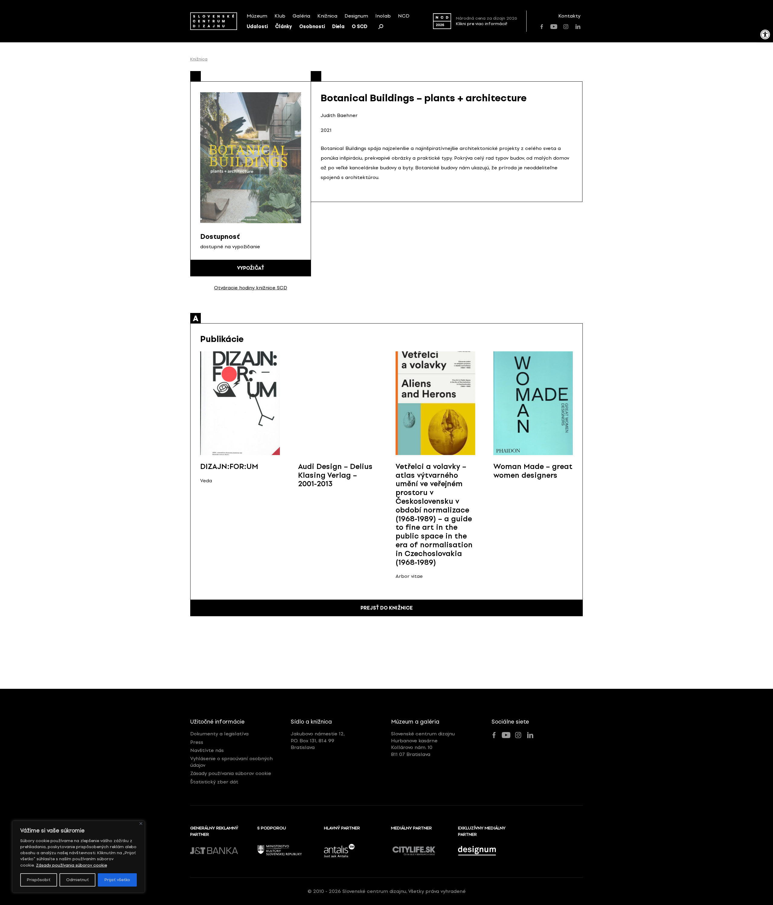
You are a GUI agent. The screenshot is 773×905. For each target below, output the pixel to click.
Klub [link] (279, 16)
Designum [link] (356, 16)
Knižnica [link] (327, 16)
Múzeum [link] (257, 16)
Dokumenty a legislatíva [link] (219, 734)
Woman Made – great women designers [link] (533, 471)
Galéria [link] (301, 16)
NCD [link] (403, 16)
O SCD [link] (359, 26)
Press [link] (196, 742)
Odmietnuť (77, 879)
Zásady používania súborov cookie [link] (71, 865)
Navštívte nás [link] (207, 750)
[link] (765, 34)
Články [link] (283, 26)
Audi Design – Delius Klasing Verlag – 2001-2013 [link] (335, 475)
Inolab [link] (383, 16)
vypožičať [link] (250, 268)
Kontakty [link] (569, 16)
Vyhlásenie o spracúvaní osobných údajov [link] (231, 762)
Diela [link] (338, 26)
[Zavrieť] (141, 823)
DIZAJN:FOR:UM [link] (229, 466)
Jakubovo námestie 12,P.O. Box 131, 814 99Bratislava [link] (318, 740)
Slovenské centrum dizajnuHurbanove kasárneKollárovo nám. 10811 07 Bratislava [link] (423, 744)
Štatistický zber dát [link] (214, 782)
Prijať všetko (117, 879)
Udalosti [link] (257, 26)
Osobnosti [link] (312, 26)
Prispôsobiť (38, 879)
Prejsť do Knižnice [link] (387, 608)
